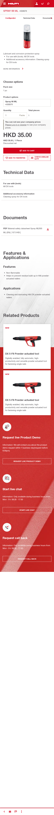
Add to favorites (17, 158)
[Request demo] (10, 811)
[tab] (10, 18)
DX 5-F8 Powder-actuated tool (22, 353)
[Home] (13, 3)
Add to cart (28, 151)
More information (11, 69)
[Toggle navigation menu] (4, 4)
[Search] (48, 4)
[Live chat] (16, 811)
